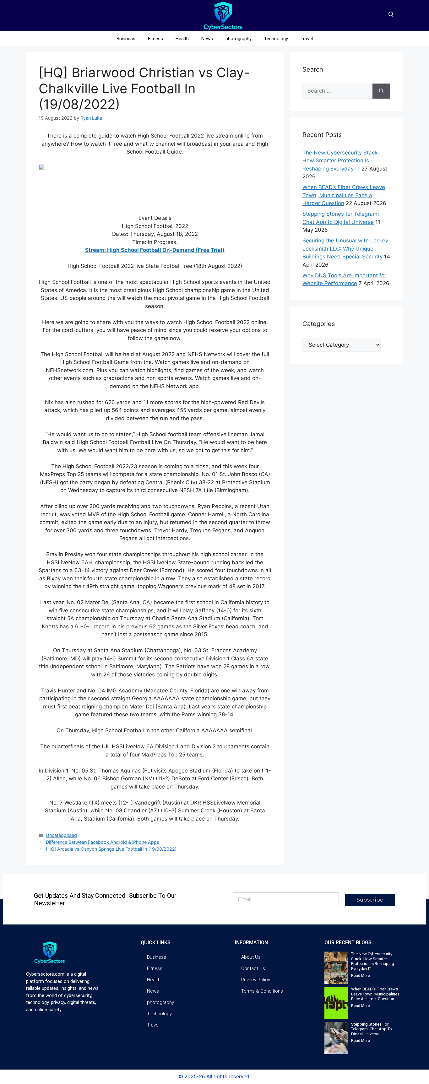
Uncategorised (61, 835)
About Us (251, 957)
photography (238, 38)
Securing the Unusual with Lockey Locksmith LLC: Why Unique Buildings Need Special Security (345, 248)
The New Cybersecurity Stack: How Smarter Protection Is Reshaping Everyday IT (340, 160)
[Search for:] (337, 91)
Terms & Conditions (262, 991)
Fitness (155, 38)
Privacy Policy (255, 980)
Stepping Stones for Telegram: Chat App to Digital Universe (371, 1029)
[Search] (381, 91)
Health (182, 38)
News (207, 38)
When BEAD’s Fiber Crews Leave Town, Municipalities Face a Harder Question (343, 195)
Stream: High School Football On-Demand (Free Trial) (155, 250)
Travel (307, 38)
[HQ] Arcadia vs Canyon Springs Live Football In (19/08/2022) (111, 849)
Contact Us (253, 968)
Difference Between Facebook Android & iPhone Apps (102, 842)
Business (126, 38)
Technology (276, 38)
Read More (360, 975)
